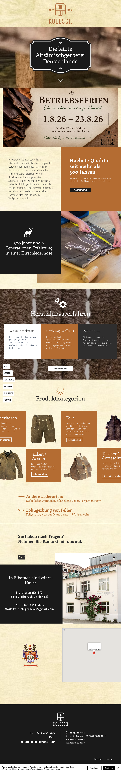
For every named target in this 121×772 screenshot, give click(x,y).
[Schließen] (118, 768)
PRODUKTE (8, 386)
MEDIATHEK (8, 393)
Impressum (109, 759)
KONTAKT (7, 400)
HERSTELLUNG (9, 379)
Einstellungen (94, 768)
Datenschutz (98, 759)
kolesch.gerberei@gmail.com (33, 609)
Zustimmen (109, 768)
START (6, 366)
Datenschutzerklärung (52, 769)
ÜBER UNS (7, 373)
